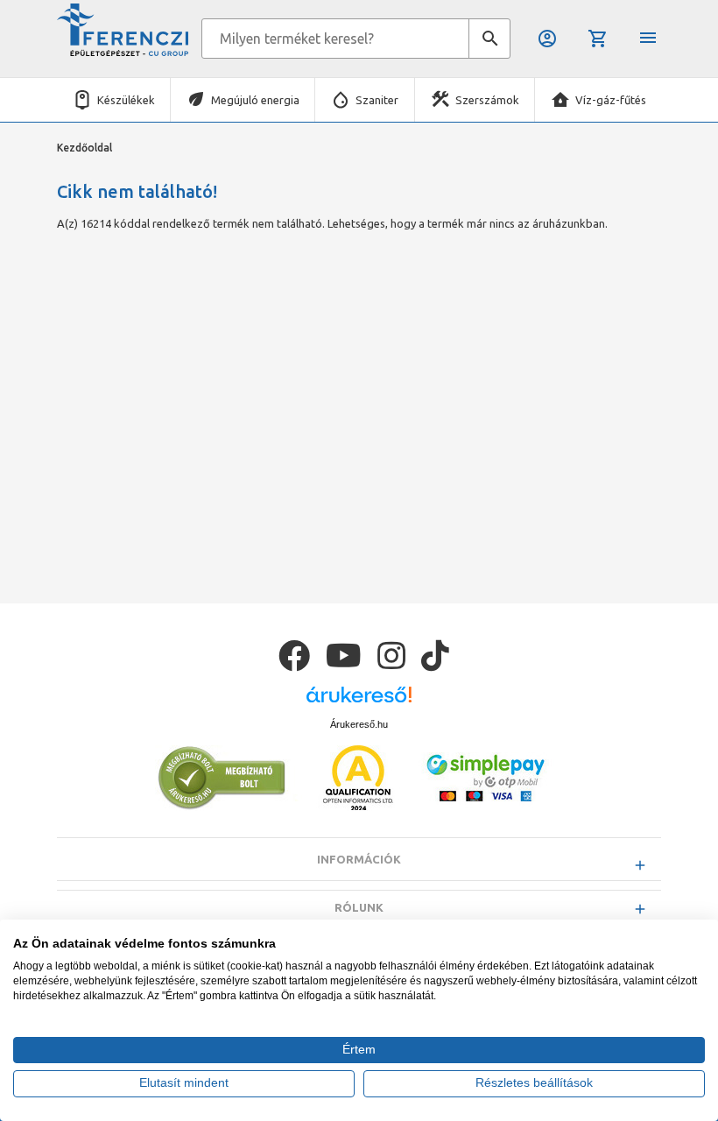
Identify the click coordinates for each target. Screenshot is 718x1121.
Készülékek (126, 100)
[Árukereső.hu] (359, 701)
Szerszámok (487, 100)
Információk (359, 859)
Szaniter (376, 100)
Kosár (599, 38)
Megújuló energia (255, 100)
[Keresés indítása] (489, 38)
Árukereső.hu (359, 724)
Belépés (548, 38)
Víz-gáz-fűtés (610, 100)
